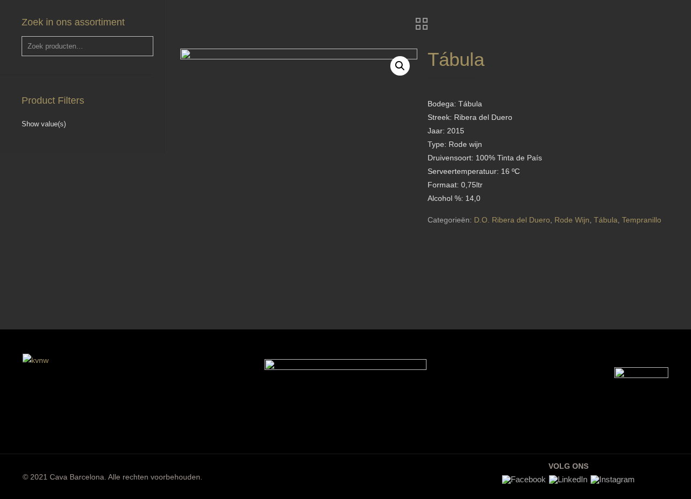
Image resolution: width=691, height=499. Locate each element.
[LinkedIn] (568, 479)
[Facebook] (524, 479)
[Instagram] (613, 479)
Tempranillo (641, 219)
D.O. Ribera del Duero (512, 219)
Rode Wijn (572, 219)
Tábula (606, 219)
